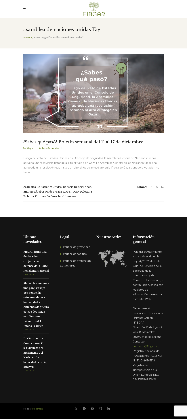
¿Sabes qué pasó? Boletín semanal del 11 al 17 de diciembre (83, 142)
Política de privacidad (76, 247)
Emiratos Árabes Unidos (38, 191)
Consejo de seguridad (77, 187)
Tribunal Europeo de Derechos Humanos (49, 196)
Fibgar (30, 148)
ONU (76, 191)
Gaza (58, 191)
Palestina (86, 191)
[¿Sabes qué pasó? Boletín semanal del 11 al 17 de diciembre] (93, 93)
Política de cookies (75, 254)
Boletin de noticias (49, 148)
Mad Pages (37, 409)
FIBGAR (27, 37)
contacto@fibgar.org (146, 346)
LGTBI (67, 191)
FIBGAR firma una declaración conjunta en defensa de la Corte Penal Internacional (36, 261)
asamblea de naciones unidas (42, 187)
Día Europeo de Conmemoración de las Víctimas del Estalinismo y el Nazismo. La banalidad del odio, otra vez (36, 353)
